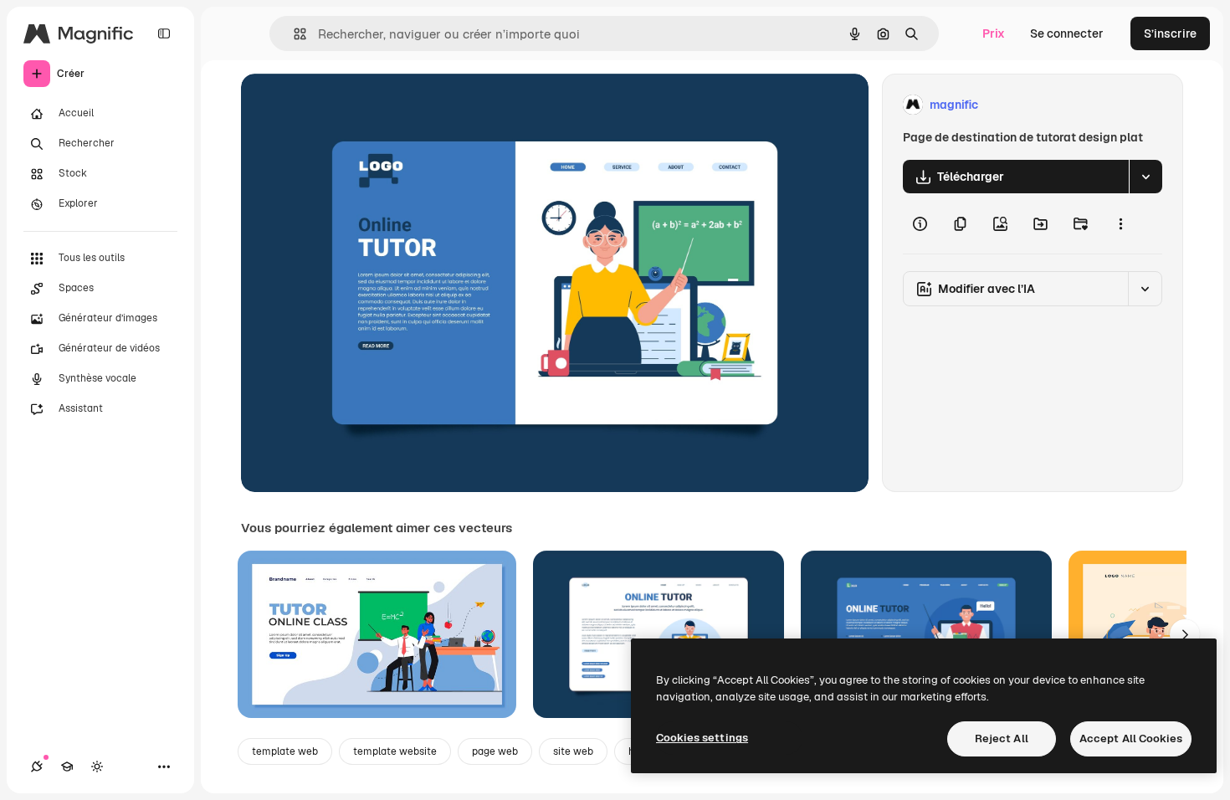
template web (285, 751)
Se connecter (1067, 33)
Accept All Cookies (1130, 738)
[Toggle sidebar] (164, 33)
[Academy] (67, 766)
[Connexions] (36, 766)
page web (495, 751)
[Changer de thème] (97, 766)
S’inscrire (1170, 33)
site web (573, 751)
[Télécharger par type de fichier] (1145, 176)
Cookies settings (702, 738)
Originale (351, 105)
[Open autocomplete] (293, 34)
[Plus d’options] (1120, 223)
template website (395, 751)
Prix (993, 33)
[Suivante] (1185, 634)
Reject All (1001, 738)
